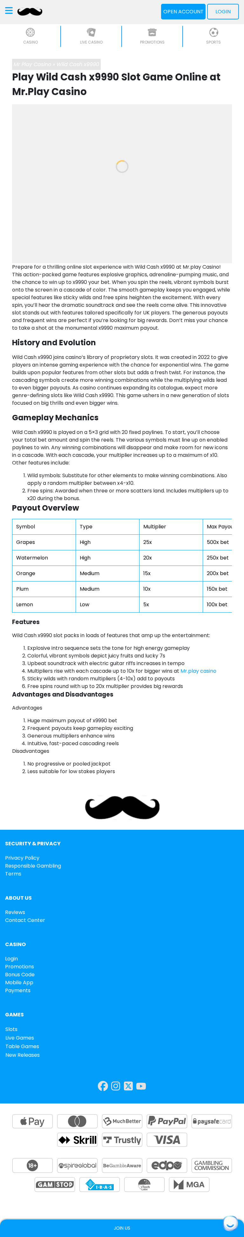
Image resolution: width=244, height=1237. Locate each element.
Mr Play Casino (32, 64)
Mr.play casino (198, 671)
